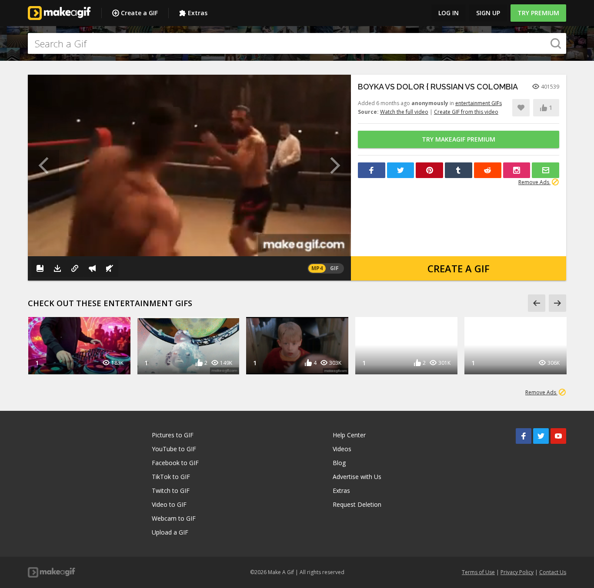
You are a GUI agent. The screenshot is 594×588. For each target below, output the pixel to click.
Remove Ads (534, 182)
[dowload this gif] (57, 268)
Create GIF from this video (466, 112)
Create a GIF (139, 13)
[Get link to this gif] (74, 268)
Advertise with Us (357, 476)
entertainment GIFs (478, 103)
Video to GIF (169, 504)
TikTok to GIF (171, 476)
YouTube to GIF (174, 449)
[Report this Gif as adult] (92, 268)
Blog (339, 463)
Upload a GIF (170, 532)
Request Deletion (357, 504)
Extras (197, 13)
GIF (334, 268)
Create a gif (458, 268)
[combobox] (297, 43)
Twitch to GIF (171, 490)
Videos (342, 449)
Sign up (488, 13)
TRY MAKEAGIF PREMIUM (458, 139)
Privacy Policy (517, 572)
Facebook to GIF (175, 463)
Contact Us (552, 572)
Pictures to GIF (173, 435)
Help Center (349, 435)
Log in (448, 13)
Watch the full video (404, 112)
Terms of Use (478, 572)
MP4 (317, 268)
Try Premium (538, 13)
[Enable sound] (109, 268)
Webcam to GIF (174, 518)
